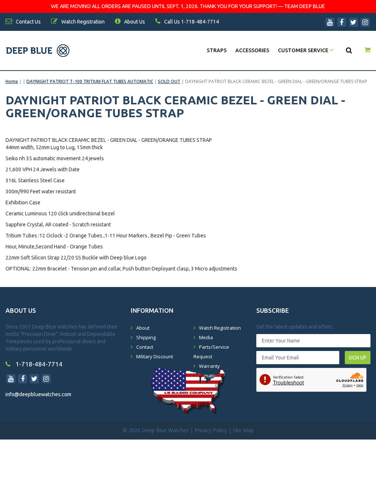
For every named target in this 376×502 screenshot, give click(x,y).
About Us (134, 22)
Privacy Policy (211, 430)
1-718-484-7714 (38, 364)
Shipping (146, 337)
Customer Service (303, 50)
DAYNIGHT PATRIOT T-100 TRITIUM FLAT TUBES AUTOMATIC (89, 81)
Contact (144, 347)
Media (206, 337)
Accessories (252, 50)
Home (12, 81)
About (142, 327)
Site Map (243, 430)
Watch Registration (220, 327)
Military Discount (154, 356)
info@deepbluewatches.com (38, 394)
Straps (217, 50)
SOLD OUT (169, 81)
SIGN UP (357, 358)
